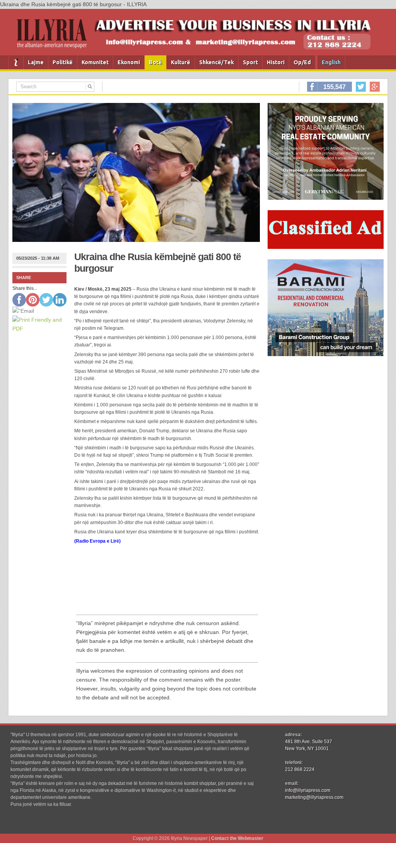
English (331, 62)
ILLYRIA (55, 37)
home (16, 62)
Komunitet (95, 62)
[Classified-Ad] (326, 247)
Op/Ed (302, 62)
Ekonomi (129, 62)
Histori (276, 62)
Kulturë (180, 62)
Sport (250, 62)
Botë (155, 62)
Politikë (63, 62)
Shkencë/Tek (216, 62)
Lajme (36, 62)
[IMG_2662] (326, 198)
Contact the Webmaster (237, 838)
